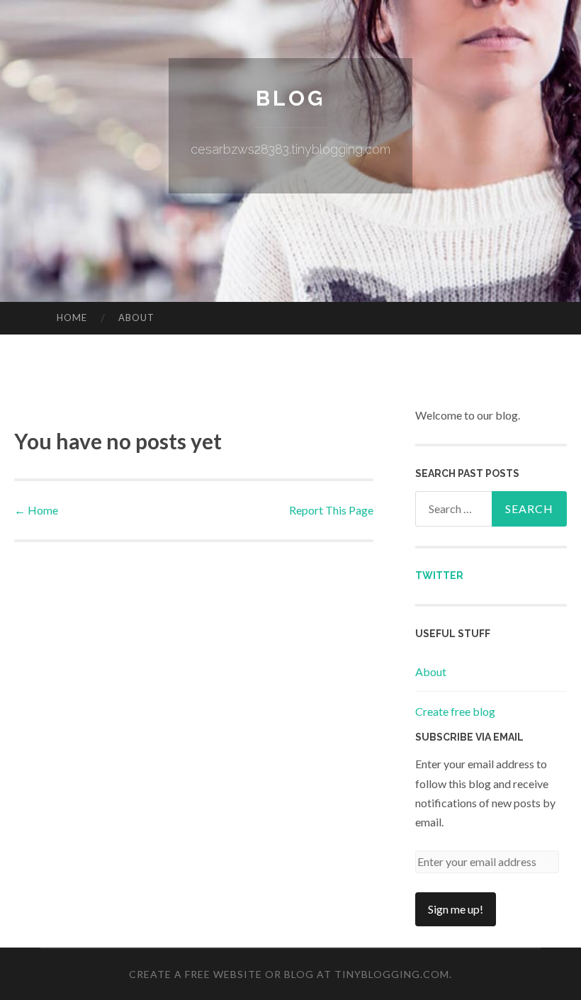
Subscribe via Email (469, 737)
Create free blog (455, 711)
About (136, 317)
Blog (290, 98)
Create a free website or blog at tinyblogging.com (289, 974)
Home (72, 317)
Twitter (439, 575)
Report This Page (331, 510)
